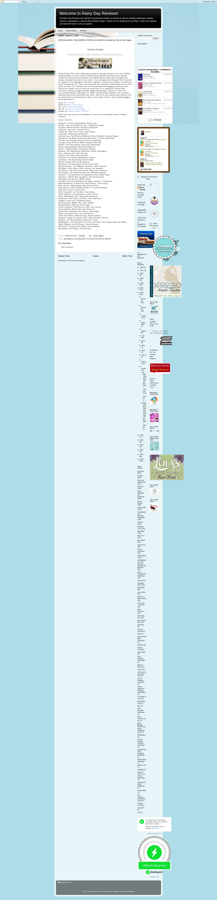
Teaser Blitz (141, 790)
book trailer (141, 652)
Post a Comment (67, 247)
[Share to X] (98, 236)
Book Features (140, 610)
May (143, 345)
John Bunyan (148, 110)
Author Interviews (141, 550)
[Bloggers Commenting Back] (148, 179)
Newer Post (64, 256)
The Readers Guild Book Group (141, 797)
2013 (142, 445)
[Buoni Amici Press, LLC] (154, 228)
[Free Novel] (154, 381)
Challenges (141, 735)
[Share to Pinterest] (102, 236)
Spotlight (140, 769)
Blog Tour (140, 536)
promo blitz (141, 592)
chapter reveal (140, 804)
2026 (142, 267)
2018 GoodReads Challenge (141, 574)
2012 (142, 449)
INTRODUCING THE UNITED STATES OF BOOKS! (92, 239)
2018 (142, 283)
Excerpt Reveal (140, 630)
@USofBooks (68, 239)
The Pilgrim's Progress (151, 108)
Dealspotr (158, 833)
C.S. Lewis (147, 102)
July (143, 336)
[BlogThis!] (96, 236)
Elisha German (143, 189)
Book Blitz (140, 531)
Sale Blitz (140, 625)
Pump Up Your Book (141, 604)
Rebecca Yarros (149, 93)
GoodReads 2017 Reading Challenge (141, 514)
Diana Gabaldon (149, 76)
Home (60, 31)
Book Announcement (141, 718)
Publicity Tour (140, 527)
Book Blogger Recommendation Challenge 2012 (141, 727)
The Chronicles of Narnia (152, 100)
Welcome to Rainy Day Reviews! (88, 13)
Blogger (131, 891)
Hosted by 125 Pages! (95, 49)
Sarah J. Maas (148, 85)
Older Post (127, 256)
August (143, 331)
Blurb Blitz (141, 587)
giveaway (140, 471)
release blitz (141, 507)
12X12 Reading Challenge (141, 680)
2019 (142, 278)
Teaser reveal (139, 648)
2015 (142, 435)
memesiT (140, 808)
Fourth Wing (147, 91)
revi (138, 812)
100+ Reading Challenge (141, 710)
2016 (142, 293)
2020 (142, 273)
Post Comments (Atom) (76, 260)
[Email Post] (89, 236)
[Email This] (94, 236)
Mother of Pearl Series (141, 597)
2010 (142, 459)
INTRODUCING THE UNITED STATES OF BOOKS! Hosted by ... (143, 417)
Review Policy (71, 31)
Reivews (140, 645)
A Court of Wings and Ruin (152, 83)
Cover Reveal (139, 502)
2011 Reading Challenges (141, 658)
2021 (142, 270)
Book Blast (141, 540)
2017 (142, 288)
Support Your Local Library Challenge (141, 775)
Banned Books (140, 666)
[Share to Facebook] (100, 236)
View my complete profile (140, 195)
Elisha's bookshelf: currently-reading (155, 71)
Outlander (146, 74)
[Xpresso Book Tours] (166, 297)
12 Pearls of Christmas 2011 (141, 674)
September (143, 323)
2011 (141, 454)
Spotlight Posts (140, 584)
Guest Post (141, 545)
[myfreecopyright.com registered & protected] (141, 226)
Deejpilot (116, 891)
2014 (142, 440)
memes (140, 522)
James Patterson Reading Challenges (141, 689)
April (143, 350)
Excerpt (140, 476)
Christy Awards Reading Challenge (141, 742)
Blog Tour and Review (141, 481)
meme (139, 580)
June (143, 340)
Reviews (83, 31)
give (138, 706)
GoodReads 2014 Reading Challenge (141, 752)
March (144, 355)
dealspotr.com (154, 877)
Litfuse (139, 669)
